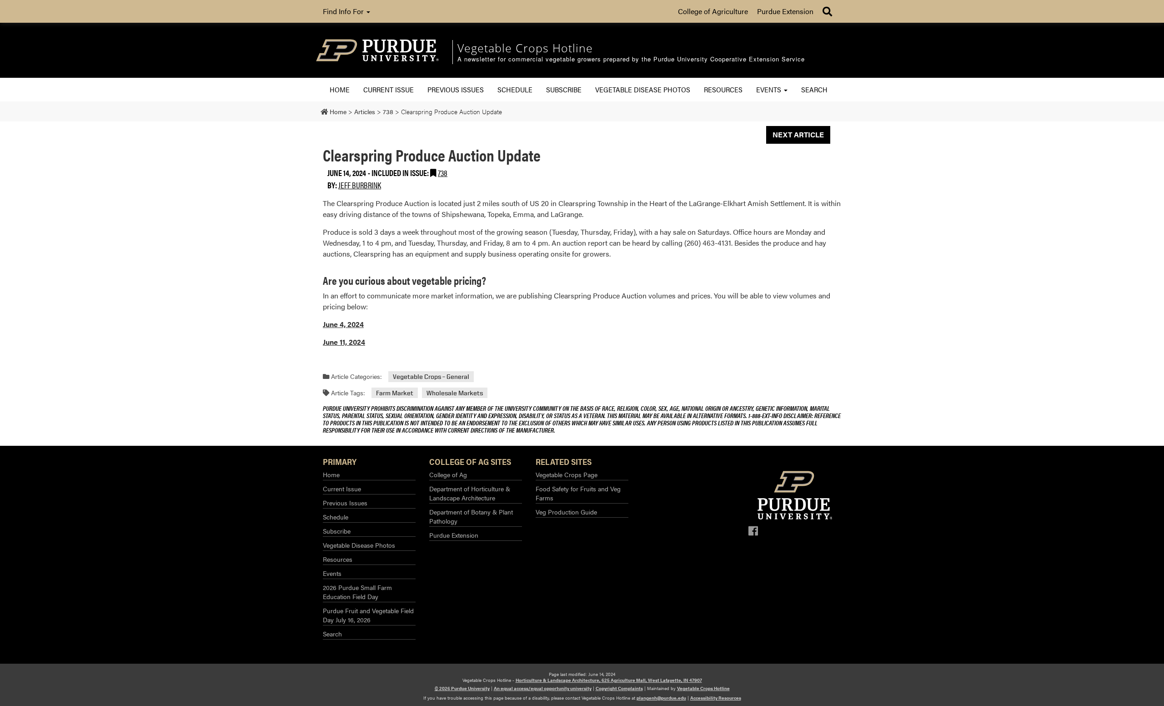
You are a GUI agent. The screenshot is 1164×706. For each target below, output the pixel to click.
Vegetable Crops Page (566, 474)
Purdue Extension (785, 11)
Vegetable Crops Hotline (703, 688)
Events (769, 89)
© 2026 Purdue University (462, 688)
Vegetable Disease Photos (642, 89)
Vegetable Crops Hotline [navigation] (525, 47)
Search (814, 89)
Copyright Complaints (619, 688)
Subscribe (564, 89)
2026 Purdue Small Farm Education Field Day (357, 592)
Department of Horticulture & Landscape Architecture (469, 493)
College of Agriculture (713, 11)
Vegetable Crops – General (431, 376)
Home (340, 89)
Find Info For (344, 11)
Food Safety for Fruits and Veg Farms (578, 493)
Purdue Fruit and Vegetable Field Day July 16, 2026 (368, 615)
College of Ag (448, 474)
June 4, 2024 (343, 324)
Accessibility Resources (715, 698)
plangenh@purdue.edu (661, 698)
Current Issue (388, 89)
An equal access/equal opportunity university (543, 688)
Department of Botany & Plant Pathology (471, 516)
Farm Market (394, 392)
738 (442, 172)
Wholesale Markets (454, 392)
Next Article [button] (798, 134)
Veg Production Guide (566, 511)
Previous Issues (455, 89)
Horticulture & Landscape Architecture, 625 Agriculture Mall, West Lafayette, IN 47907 (609, 680)
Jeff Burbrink (359, 185)
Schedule (514, 89)
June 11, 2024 (344, 342)
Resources (723, 89)
